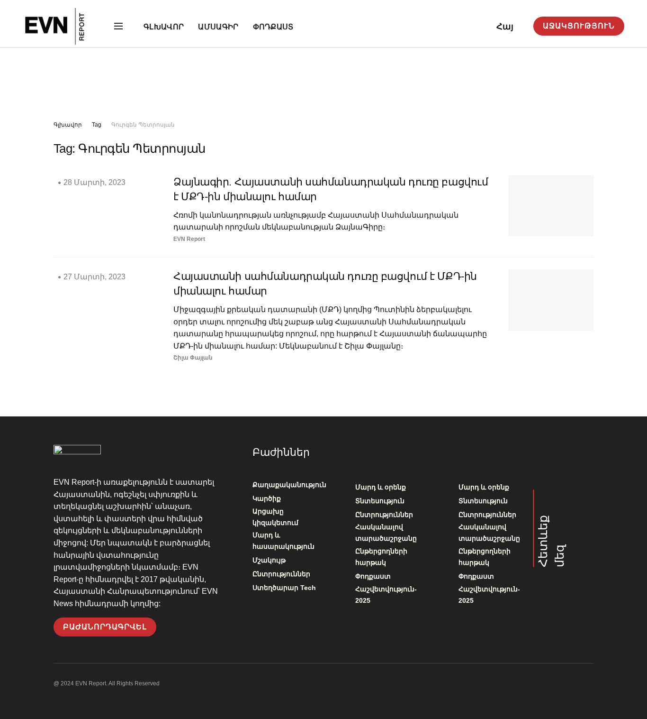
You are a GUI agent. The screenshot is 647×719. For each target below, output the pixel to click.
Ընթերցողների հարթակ (381, 556)
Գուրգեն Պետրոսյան (143, 124)
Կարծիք (266, 498)
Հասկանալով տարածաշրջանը (386, 532)
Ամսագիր (218, 27)
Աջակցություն (579, 26)
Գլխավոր (164, 27)
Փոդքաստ (273, 27)
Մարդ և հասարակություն (283, 540)
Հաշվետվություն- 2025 (386, 594)
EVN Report (189, 239)
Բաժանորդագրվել (105, 627)
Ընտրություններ (281, 574)
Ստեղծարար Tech (284, 587)
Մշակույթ (269, 560)
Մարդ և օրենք (380, 487)
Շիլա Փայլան (193, 357)
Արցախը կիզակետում (275, 516)
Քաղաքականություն (289, 485)
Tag (96, 124)
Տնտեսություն (379, 501)
